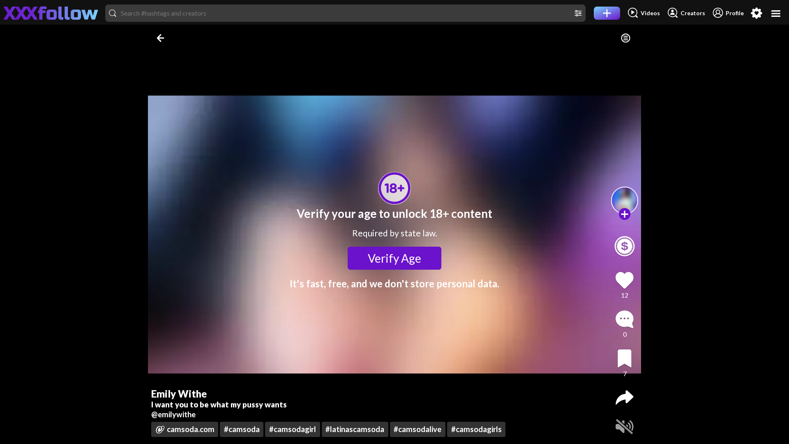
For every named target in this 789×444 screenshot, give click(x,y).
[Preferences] (756, 13)
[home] (51, 13)
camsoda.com (191, 429)
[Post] (607, 13)
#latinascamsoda (354, 429)
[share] (624, 397)
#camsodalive (417, 429)
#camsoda (242, 429)
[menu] (776, 13)
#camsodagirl (292, 429)
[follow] (625, 214)
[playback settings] (626, 38)
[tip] (624, 246)
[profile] (625, 200)
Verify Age (394, 258)
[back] (161, 38)
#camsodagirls (476, 429)
